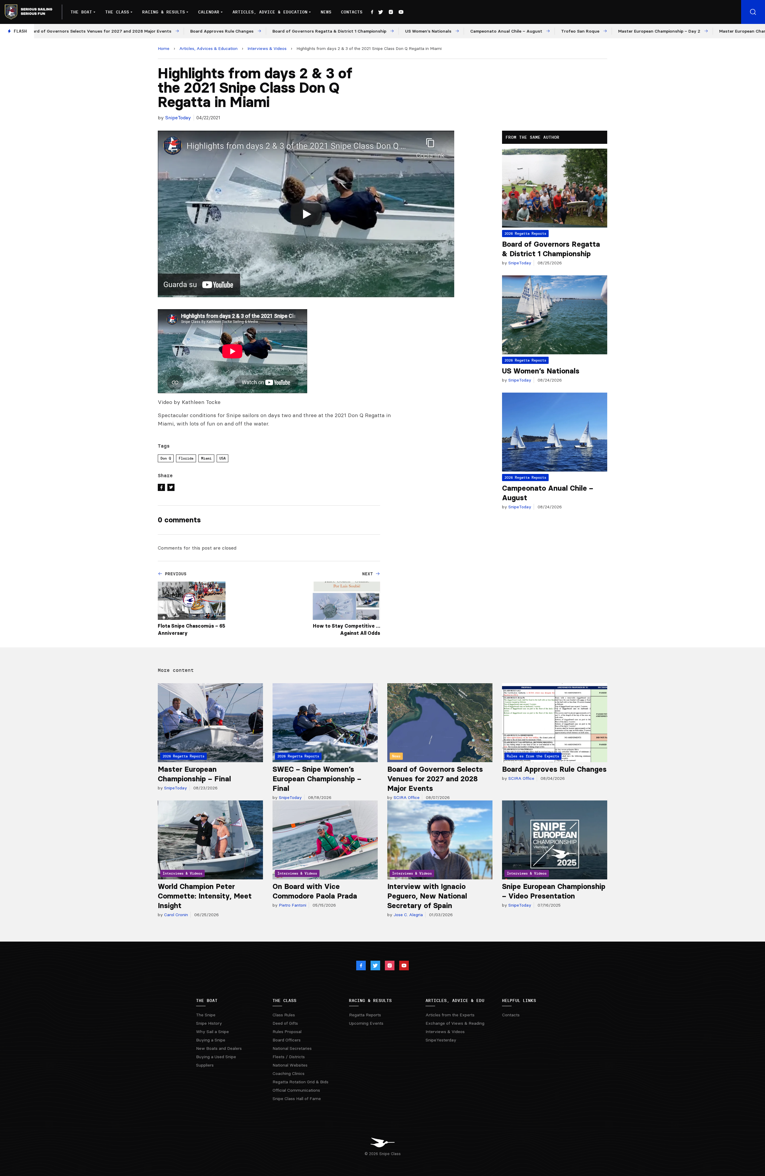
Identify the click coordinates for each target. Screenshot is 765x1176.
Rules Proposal (287, 1031)
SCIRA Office (406, 797)
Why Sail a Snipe (212, 1031)
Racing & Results (163, 12)
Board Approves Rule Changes (554, 769)
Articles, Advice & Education (269, 12)
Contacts (351, 12)
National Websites (290, 1065)
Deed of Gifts (285, 1023)
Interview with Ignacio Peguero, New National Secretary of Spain (427, 896)
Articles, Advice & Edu (455, 1000)
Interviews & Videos (267, 48)
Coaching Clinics (289, 1073)
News (326, 12)
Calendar (208, 12)
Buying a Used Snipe (216, 1056)
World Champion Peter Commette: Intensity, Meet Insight (205, 896)
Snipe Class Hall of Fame (297, 1098)
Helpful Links (519, 1000)
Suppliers (205, 1065)
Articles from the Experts (450, 1015)
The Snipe (205, 1015)
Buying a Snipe (210, 1040)
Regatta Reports (365, 1015)
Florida (186, 458)
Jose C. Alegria (407, 914)
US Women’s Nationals (540, 371)
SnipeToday (178, 118)
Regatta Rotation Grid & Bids (300, 1082)
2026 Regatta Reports (525, 233)
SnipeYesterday (441, 1040)
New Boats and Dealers (219, 1048)
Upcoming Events (366, 1023)
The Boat (81, 12)
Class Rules (284, 1015)
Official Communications (296, 1090)
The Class (117, 12)
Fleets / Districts (289, 1056)
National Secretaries (292, 1048)
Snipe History (209, 1023)
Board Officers (287, 1040)
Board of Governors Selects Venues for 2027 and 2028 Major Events (435, 779)
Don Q (165, 458)
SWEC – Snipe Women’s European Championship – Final (317, 779)
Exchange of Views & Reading (455, 1023)
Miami (206, 458)
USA (222, 458)
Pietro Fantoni (292, 905)
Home (163, 48)
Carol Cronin (175, 914)
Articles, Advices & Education (208, 48)
